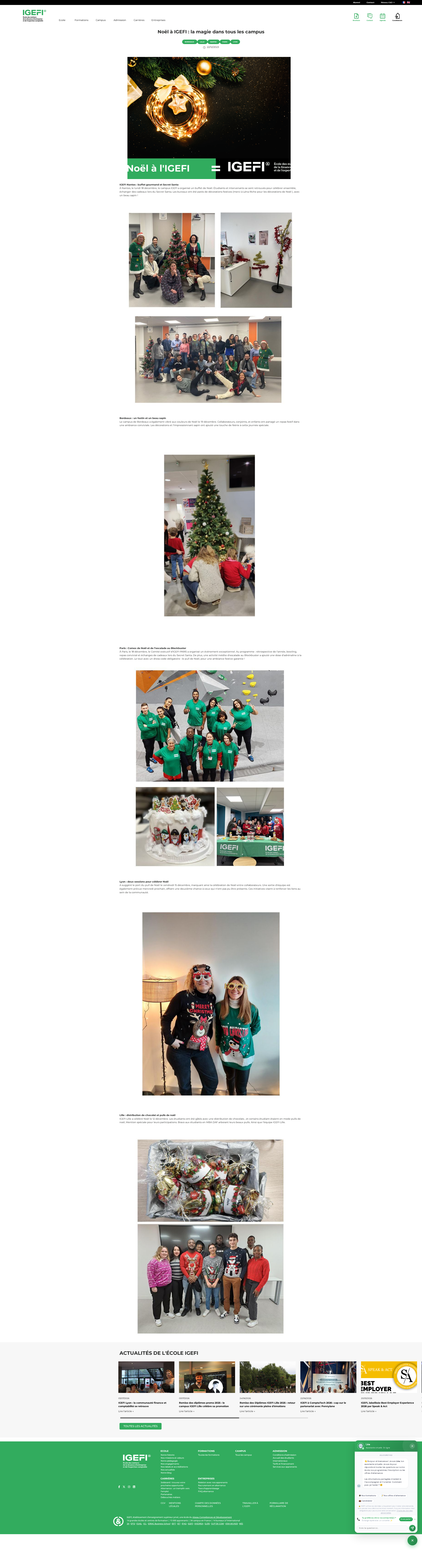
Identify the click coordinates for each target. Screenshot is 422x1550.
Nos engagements (170, 1464)
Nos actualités (168, 1469)
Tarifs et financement (283, 1464)
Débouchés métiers (170, 1497)
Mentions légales (175, 1504)
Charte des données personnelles (208, 1504)
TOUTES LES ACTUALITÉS (140, 1426)
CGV (163, 1503)
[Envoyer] (412, 1528)
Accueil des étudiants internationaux (283, 1459)
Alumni (356, 2)
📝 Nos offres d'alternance (393, 1495)
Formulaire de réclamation (279, 1504)
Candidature (397, 20)
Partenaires (166, 1494)
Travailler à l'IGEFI (250, 1504)
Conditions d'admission (284, 1455)
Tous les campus (243, 1455)
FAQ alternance (206, 1491)
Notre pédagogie (169, 1461)
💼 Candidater (365, 1501)
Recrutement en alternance (212, 1485)
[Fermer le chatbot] (412, 1446)
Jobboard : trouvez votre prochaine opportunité (173, 1484)
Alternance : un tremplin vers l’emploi (175, 1490)
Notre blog (166, 1472)
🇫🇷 (404, 2)
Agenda (383, 20)
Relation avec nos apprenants (212, 1482)
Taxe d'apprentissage (208, 1488)
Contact (370, 2)
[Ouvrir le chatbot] (412, 1540)
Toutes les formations (208, 1455)
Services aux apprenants (285, 1467)
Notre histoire (167, 1455)
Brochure (356, 20)
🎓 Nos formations (367, 1495)
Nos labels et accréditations (174, 1467)
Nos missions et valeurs (172, 1458)
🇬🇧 (408, 2)
